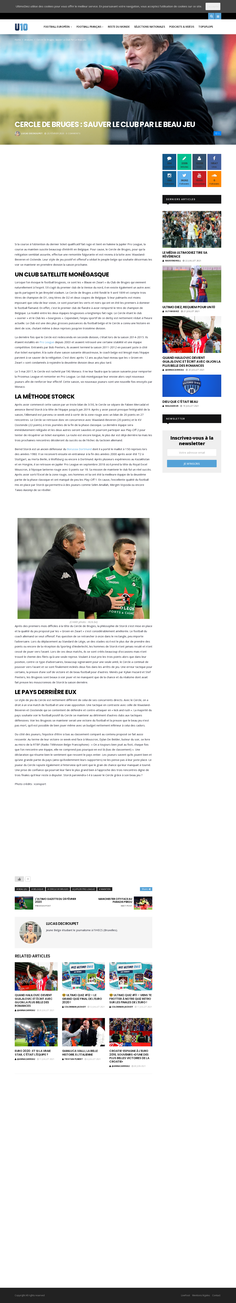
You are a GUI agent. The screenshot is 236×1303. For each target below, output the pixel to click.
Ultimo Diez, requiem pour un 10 (188, 307)
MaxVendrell (173, 260)
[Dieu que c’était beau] (191, 386)
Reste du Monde (119, 26)
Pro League (46, 342)
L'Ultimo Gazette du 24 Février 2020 (55, 902)
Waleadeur (171, 405)
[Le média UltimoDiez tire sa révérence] (191, 229)
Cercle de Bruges (58, 889)
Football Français (89, 26)
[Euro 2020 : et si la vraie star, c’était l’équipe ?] (36, 1032)
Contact (216, 1295)
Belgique (38, 889)
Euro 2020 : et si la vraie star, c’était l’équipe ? (33, 1053)
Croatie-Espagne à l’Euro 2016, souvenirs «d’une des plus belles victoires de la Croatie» (129, 1056)
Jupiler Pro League (84, 889)
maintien (105, 889)
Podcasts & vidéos (181, 26)
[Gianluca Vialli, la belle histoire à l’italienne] (83, 1032)
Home (18, 39)
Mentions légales (201, 1295)
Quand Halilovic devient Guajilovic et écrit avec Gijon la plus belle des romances (33, 1000)
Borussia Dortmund (79, 449)
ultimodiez (172, 311)
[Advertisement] (83, 199)
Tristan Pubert (73, 1059)
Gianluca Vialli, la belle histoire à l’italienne (80, 1053)
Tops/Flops (205, 26)
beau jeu (22, 889)
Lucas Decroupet (32, 133)
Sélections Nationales (149, 26)
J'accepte (213, 6)
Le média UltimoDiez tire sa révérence (184, 254)
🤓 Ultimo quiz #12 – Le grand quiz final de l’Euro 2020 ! (82, 998)
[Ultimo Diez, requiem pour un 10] (191, 283)
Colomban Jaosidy (75, 1006)
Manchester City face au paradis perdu (115, 902)
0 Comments (73, 133)
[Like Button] (19, 879)
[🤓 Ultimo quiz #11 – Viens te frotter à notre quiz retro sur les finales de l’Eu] (130, 976)
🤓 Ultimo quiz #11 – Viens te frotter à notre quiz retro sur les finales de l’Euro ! (130, 998)
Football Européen (57, 26)
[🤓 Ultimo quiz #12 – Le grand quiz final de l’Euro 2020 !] (83, 976)
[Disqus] (83, 1125)
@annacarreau (26, 1010)
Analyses (29, 39)
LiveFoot (185, 1295)
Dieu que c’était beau (180, 401)
